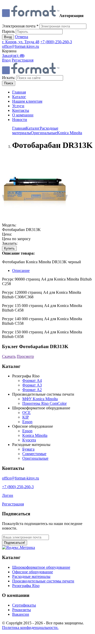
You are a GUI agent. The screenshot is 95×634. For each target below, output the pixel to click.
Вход (8, 37)
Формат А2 (32, 390)
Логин (7, 495)
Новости (19, 119)
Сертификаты (24, 605)
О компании (22, 115)
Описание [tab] (21, 270)
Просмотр (25, 356)
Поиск (8, 83)
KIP (25, 417)
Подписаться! (14, 543)
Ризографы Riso (26, 585)
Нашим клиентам (27, 101)
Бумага (28, 449)
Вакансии (20, 614)
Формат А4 (32, 380)
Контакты (20, 110)
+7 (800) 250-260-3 (56, 42)
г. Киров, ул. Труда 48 (20, 42)
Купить (9, 248)
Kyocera (29, 440)
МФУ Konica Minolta (40, 399)
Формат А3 (32, 385)
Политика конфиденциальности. (30, 627)
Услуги (18, 106)
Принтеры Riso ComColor (44, 403)
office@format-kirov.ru (20, 46)
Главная (19, 92)
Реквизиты (21, 610)
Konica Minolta (69, 133)
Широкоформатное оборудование (41, 567)
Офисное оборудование (32, 572)
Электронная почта (20, 26)
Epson (27, 422)
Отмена (21, 37)
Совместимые (34, 454)
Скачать (9, 356)
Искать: (8, 77)
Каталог (19, 97)
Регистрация (22, 60)
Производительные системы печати (43, 581)
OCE (26, 412)
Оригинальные (44, 133)
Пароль (8, 31)
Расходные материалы (31, 576)
